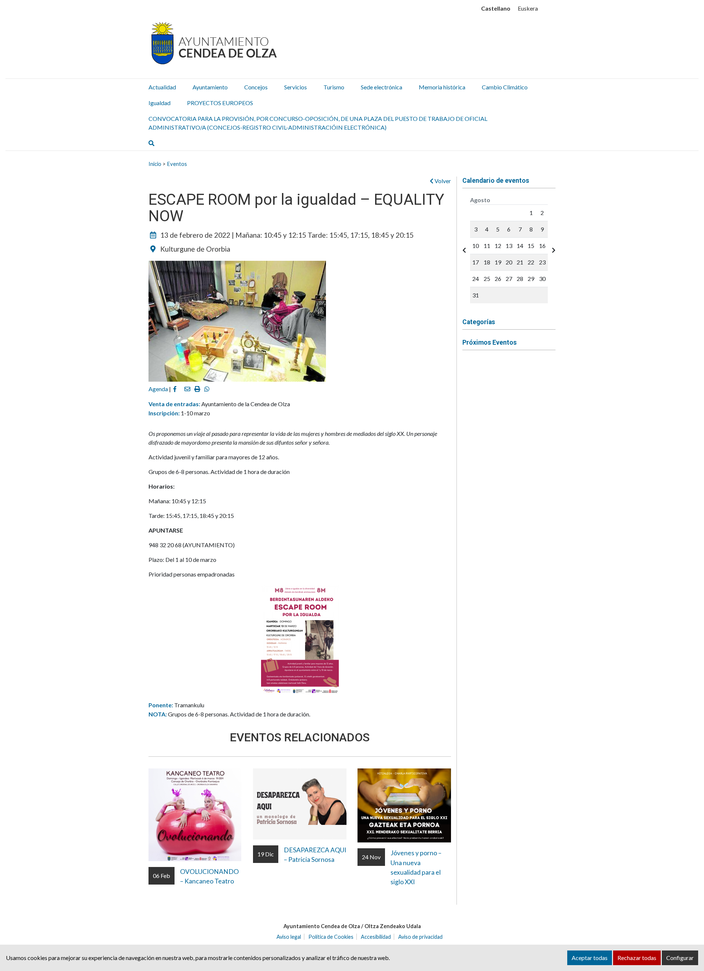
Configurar (680, 957)
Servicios (295, 87)
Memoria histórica (442, 87)
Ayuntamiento (210, 87)
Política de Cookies (330, 937)
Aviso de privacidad (420, 937)
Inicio (154, 163)
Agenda (158, 388)
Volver (442, 180)
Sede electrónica (381, 87)
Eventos (177, 163)
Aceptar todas (590, 957)
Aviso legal (288, 937)
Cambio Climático (505, 87)
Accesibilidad (376, 937)
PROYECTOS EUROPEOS (220, 102)
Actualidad (162, 87)
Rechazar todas (636, 957)
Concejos (256, 87)
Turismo (333, 87)
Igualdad (159, 102)
